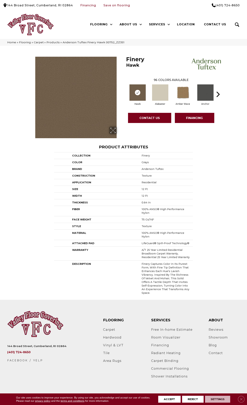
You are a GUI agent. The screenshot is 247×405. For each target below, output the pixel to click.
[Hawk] (138, 92)
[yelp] (38, 360)
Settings (218, 399)
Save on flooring (116, 5)
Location (186, 24)
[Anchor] (205, 92)
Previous (124, 89)
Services (157, 24)
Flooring (99, 24)
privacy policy (42, 400)
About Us (128, 24)
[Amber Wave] (183, 92)
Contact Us (215, 24)
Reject (193, 399)
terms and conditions (72, 400)
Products (53, 42)
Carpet (39, 42)
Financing (88, 5)
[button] (111, 24)
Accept (169, 399)
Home (11, 42)
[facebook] (17, 360)
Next (218, 89)
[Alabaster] (160, 92)
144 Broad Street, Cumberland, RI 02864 (40, 5)
